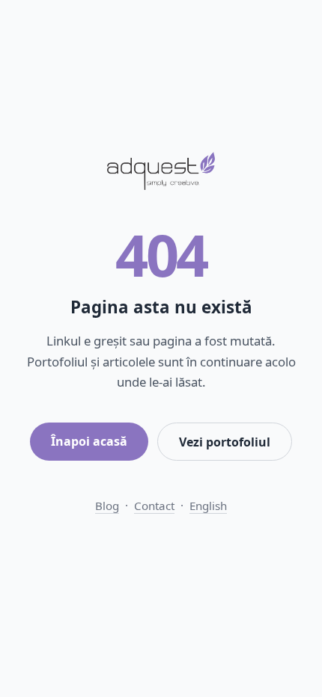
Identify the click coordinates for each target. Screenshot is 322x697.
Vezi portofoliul (224, 442)
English (208, 505)
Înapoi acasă (89, 441)
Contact (154, 505)
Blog (107, 505)
